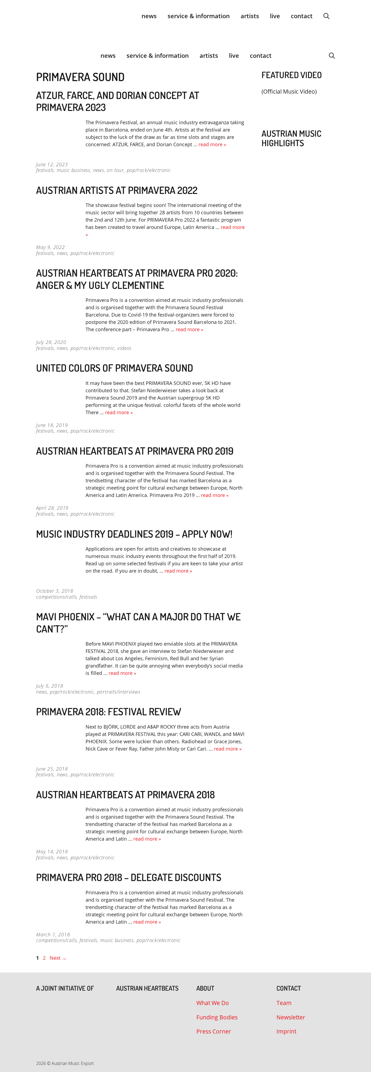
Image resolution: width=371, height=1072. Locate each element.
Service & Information (199, 16)
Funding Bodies (217, 1017)
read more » (212, 144)
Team (284, 1003)
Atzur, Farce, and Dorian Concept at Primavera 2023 (117, 101)
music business (73, 170)
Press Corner (213, 1031)
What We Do (212, 1003)
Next (58, 958)
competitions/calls (56, 597)
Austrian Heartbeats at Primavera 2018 (125, 794)
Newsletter (290, 1017)
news (98, 170)
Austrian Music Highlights (291, 138)
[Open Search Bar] (326, 16)
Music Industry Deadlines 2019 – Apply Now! (134, 533)
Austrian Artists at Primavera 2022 (116, 190)
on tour (115, 170)
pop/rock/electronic (149, 170)
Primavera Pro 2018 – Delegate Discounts (128, 877)
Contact (302, 16)
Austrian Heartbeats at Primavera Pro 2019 (135, 450)
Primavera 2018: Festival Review (108, 711)
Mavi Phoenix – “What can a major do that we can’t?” (138, 622)
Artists (250, 16)
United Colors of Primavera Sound (114, 367)
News (149, 16)
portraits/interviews (118, 691)
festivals (45, 170)
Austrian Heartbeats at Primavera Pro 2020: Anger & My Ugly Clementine (137, 278)
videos (124, 348)
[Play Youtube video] (295, 104)
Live (275, 16)
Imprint (286, 1031)
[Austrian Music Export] (40, 55)
